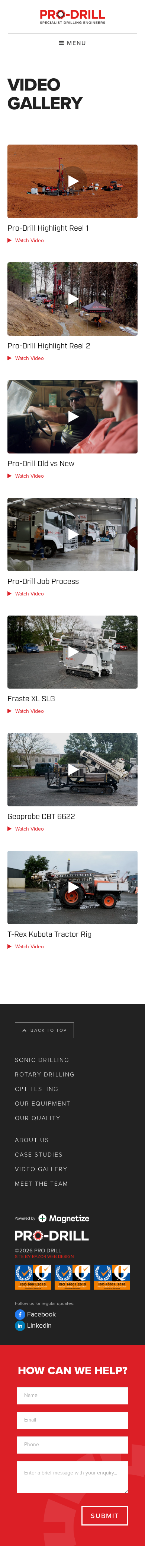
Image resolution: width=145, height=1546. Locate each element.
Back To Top (48, 1030)
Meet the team (41, 1184)
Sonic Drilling (42, 1060)
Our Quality (38, 1118)
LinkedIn (39, 1325)
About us (32, 1140)
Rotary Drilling (45, 1074)
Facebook (41, 1314)
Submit (105, 1516)
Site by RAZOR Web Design (44, 1256)
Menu (75, 43)
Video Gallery (41, 1169)
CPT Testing (36, 1089)
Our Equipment (43, 1103)
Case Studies (39, 1154)
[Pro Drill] (72, 17)
